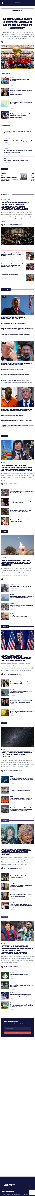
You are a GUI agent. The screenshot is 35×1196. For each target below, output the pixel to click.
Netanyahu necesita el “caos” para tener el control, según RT (21, 606)
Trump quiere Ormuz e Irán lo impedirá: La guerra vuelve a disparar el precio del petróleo (21, 702)
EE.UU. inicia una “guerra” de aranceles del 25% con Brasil (16, 658)
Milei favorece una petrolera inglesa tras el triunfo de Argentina (16, 468)
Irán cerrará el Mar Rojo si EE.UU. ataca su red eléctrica (21, 587)
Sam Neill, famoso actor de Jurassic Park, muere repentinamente (21, 886)
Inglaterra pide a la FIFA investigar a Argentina (19, 975)
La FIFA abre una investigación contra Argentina (20, 80)
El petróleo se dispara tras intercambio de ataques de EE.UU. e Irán (21, 692)
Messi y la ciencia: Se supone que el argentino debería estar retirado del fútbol (17, 949)
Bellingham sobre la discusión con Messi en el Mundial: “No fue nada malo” (21, 114)
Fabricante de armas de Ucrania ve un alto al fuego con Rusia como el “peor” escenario (21, 712)
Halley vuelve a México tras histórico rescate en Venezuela (20, 520)
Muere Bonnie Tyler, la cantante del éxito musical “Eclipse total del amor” (21, 895)
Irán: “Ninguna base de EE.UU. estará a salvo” (12, 369)
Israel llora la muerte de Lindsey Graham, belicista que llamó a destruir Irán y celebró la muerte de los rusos (17, 329)
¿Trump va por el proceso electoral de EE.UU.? (13, 318)
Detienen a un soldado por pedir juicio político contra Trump (16, 420)
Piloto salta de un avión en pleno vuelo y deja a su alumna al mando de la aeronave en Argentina (21, 906)
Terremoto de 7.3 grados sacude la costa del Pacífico (21, 103)
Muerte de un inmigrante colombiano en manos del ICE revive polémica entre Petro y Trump (12, 254)
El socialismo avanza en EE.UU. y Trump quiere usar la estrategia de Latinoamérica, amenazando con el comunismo (16, 381)
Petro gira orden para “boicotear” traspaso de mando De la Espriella (21, 501)
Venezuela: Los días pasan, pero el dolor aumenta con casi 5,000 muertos (21, 511)
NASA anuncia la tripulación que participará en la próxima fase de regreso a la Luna (21, 799)
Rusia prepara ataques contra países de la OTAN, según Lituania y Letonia (21, 615)
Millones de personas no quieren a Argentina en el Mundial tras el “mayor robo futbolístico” (21, 985)
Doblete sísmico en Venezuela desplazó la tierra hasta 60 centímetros (21, 492)
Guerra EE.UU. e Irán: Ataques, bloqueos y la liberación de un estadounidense (22, 596)
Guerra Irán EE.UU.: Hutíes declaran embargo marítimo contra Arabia (9, 179)
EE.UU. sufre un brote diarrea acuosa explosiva (13, 323)
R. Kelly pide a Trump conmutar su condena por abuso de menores (16, 410)
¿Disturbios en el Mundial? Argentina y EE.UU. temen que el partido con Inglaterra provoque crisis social (21, 1005)
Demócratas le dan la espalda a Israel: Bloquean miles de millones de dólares (15, 206)
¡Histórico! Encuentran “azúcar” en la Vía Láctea (16, 754)
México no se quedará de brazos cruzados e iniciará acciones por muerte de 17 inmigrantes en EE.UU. (12, 265)
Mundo (3, 175)
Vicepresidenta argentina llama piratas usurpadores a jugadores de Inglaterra (20, 995)
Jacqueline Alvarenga (16, 83)
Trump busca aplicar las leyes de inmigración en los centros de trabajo (11, 275)
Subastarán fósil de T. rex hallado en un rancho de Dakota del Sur (20, 876)
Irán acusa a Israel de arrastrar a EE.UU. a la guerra (16, 563)
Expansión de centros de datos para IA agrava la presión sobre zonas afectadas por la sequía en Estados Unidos (21, 809)
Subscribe (17, 1032)
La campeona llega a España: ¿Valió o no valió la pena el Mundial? (17, 23)
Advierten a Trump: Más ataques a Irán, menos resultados (16, 364)
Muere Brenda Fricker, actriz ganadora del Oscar (16, 852)
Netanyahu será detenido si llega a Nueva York (21, 91)
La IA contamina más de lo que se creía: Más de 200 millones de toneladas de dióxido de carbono (22, 780)
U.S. (32, 175)
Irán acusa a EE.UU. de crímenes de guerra (16, 160)
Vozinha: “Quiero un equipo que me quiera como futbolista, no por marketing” (18, 151)
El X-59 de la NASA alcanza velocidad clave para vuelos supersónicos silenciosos (21, 789)
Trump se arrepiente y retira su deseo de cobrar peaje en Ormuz (21, 682)
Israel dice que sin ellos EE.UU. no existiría (12, 415)
